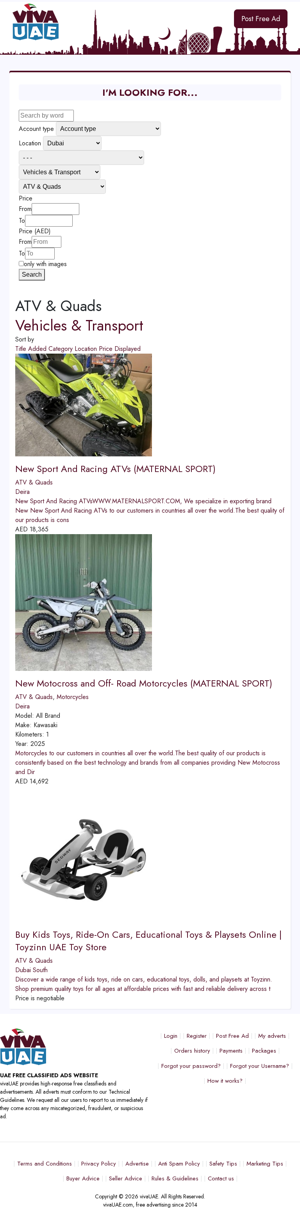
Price (106, 348)
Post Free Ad (260, 19)
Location (87, 348)
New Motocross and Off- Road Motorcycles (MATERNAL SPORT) (143, 683)
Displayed (127, 348)
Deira (22, 491)
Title (21, 348)
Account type (36, 128)
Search (32, 274)
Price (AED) (35, 231)
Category (61, 348)
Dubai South (31, 970)
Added (38, 348)
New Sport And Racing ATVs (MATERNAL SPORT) (115, 469)
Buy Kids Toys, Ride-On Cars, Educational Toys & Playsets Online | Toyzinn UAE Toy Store (148, 940)
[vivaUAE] (112, 22)
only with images (45, 263)
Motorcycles (73, 696)
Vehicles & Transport (79, 325)
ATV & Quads (34, 482)
